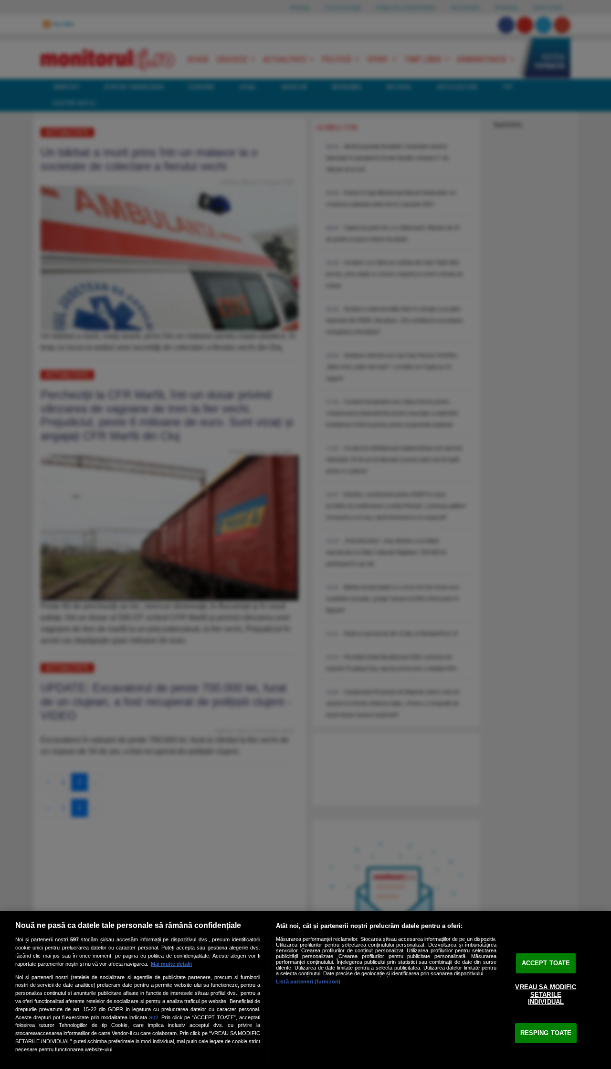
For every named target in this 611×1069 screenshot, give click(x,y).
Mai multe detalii (171, 964)
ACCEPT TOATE (546, 963)
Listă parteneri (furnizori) (308, 981)
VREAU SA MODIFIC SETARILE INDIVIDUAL (545, 994)
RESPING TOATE (546, 1032)
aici (153, 1017)
